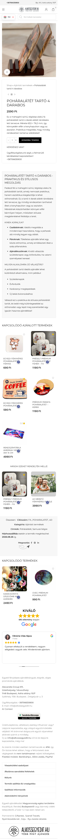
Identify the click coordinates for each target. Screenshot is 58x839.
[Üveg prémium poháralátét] (43, 577)
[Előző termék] (8, 94)
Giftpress (19, 815)
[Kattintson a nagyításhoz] (7, 72)
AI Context (7, 709)
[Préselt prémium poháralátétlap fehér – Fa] (43, 343)
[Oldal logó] (29, 9)
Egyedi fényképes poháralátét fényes (13, 361)
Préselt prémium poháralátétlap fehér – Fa (41, 361)
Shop (9, 85)
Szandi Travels (32, 815)
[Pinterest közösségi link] (35, 543)
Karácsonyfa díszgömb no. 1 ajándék (11, 596)
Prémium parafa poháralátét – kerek (41, 404)
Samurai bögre (40, 529)
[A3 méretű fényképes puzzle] (43, 484)
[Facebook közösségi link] (31, 543)
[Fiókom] (46, 9)
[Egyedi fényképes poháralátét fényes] (14, 343)
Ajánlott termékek (23, 85)
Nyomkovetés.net (11, 819)
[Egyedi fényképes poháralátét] (14, 388)
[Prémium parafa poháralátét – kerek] (43, 387)
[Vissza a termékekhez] (11, 94)
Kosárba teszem (30, 140)
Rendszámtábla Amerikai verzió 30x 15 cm (12, 450)
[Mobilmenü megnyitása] (3, 9)
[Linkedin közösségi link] (38, 543)
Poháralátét (26, 529)
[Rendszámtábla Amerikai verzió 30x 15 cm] (14, 432)
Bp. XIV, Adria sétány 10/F (46, 3)
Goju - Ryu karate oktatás (33, 819)
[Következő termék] (14, 94)
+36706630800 (13, 3)
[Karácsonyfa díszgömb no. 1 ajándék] (14, 578)
